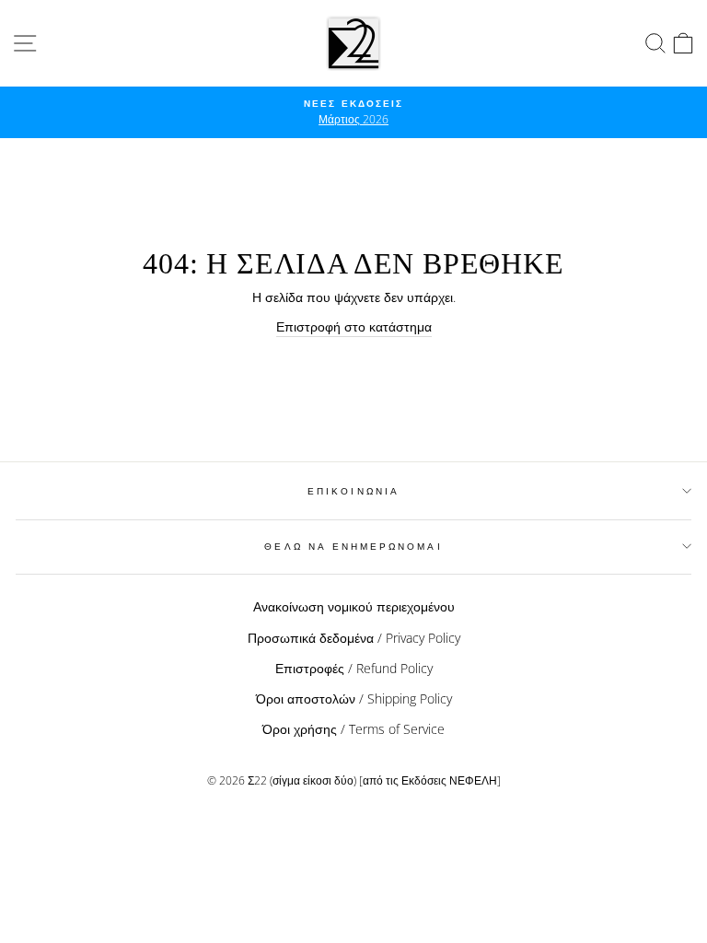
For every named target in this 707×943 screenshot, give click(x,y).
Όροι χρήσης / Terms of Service (353, 729)
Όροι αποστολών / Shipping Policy (354, 698)
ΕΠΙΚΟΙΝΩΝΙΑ (353, 490)
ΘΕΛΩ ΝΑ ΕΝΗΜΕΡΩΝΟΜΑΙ (353, 546)
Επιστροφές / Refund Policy (354, 668)
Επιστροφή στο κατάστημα (354, 326)
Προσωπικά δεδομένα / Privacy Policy (354, 637)
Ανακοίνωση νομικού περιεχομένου (354, 606)
